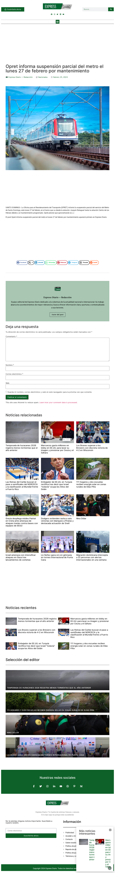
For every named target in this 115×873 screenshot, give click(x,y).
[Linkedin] (60, 14)
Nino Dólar (81, 518)
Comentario (11, 336)
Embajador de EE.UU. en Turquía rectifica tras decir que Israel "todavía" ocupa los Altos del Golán (56, 485)
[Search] (111, 9)
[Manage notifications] (110, 868)
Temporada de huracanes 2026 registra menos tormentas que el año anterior (22, 447)
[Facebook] (52, 14)
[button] (57, 22)
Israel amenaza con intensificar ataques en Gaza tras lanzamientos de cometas (21, 557)
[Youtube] (63, 14)
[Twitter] (57, 14)
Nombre (10, 365)
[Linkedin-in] (54, 786)
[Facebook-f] (34, 786)
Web (7, 383)
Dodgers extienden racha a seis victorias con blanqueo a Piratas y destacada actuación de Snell (57, 520)
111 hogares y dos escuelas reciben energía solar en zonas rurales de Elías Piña (91, 484)
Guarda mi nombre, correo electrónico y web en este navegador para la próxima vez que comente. (50, 392)
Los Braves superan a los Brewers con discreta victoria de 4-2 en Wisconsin (92, 447)
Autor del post (57, 314)
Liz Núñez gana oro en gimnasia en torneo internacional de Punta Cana (57, 557)
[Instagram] (55, 14)
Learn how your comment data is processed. (58, 402)
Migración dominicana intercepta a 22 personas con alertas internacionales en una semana (92, 557)
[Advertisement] (57, 41)
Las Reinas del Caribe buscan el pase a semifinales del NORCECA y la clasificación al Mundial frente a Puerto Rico (22, 485)
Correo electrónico (14, 374)
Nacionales (43, 77)
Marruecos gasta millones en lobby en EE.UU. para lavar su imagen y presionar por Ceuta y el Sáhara (57, 449)
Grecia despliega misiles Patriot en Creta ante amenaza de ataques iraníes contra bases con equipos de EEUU (22, 522)
